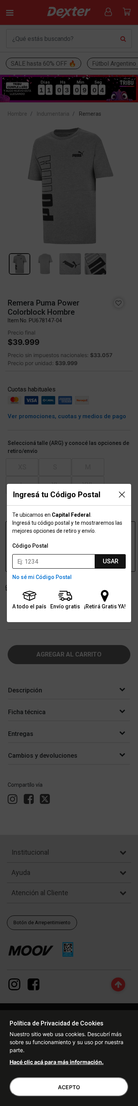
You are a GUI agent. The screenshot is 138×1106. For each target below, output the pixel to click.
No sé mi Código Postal (42, 577)
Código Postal (30, 546)
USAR (110, 561)
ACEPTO (69, 1087)
